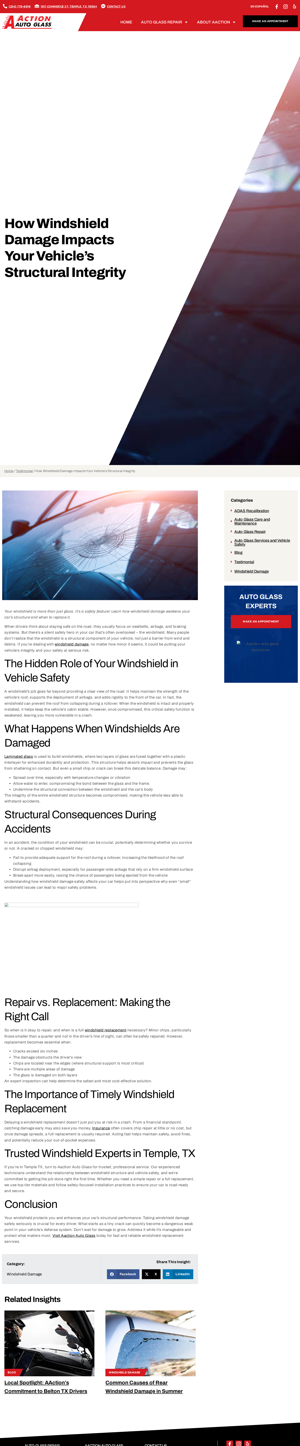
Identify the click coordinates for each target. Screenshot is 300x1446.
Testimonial (24, 471)
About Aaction (213, 22)
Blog (12, 1372)
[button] (123, 1274)
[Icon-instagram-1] (285, 6)
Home (126, 22)
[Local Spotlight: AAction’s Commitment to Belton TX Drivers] (49, 1343)
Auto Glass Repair (161, 22)
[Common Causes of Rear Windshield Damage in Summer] (150, 1343)
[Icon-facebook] (276, 6)
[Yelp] (294, 6)
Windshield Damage (124, 1372)
